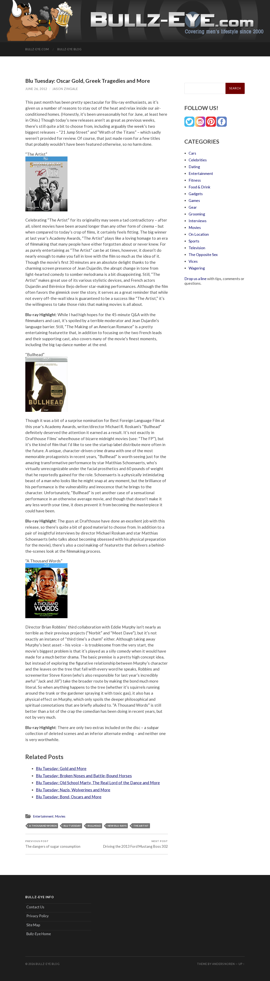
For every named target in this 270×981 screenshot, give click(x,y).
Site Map (33, 925)
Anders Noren (223, 964)
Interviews (198, 220)
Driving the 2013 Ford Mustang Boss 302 (135, 844)
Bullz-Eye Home (38, 934)
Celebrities (198, 160)
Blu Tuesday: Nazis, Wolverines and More (73, 789)
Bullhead (94, 825)
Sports (194, 241)
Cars (192, 153)
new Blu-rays (117, 825)
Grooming (197, 214)
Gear (193, 207)
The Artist (141, 825)
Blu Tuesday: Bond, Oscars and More (68, 796)
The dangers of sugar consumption (52, 844)
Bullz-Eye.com (37, 49)
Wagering (197, 268)
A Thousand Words (43, 825)
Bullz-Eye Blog (69, 49)
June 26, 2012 (36, 89)
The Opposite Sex (203, 254)
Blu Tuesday (72, 825)
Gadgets (196, 193)
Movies (60, 816)
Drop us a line (195, 278)
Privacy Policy (37, 916)
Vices (193, 261)
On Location (199, 234)
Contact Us (35, 907)
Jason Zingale (65, 89)
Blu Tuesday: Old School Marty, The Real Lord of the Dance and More (98, 782)
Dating (194, 166)
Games (194, 200)
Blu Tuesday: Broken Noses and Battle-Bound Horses (84, 775)
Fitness (195, 180)
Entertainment (43, 816)
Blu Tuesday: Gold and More (61, 768)
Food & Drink (199, 187)
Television (197, 247)
